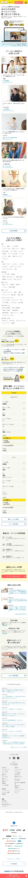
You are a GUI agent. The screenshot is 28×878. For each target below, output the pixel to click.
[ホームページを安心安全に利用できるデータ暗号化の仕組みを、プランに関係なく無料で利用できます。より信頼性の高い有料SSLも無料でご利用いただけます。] (24, 414)
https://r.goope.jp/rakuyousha (8, 224)
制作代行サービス (18, 776)
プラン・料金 (4, 771)
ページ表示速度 (5, 785)
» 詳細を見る (4, 625)
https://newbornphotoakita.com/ (8, 110)
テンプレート (4, 773)
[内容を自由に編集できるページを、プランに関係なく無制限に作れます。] (24, 403)
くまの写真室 (6, 109)
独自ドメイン (4, 778)
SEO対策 (4, 783)
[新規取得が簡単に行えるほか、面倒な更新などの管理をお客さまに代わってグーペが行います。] (24, 408)
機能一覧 (4, 774)
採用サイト (18, 858)
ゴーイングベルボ (7, 166)
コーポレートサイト (11, 858)
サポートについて (18, 769)
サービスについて (5, 769)
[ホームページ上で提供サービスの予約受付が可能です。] (24, 419)
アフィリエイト (5, 802)
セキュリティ (17, 791)
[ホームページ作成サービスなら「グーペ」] (7, 2)
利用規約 (16, 787)
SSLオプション (5, 780)
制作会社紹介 (17, 780)
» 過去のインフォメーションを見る (18, 747)
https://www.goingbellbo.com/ (8, 167)
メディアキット (5, 806)
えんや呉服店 (6, 80)
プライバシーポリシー (19, 789)
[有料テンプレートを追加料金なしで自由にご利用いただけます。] (24, 425)
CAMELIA (5, 194)
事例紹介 (4, 781)
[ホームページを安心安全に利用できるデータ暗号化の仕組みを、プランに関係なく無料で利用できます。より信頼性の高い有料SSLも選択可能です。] (24, 475)
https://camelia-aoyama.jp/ (7, 195)
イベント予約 (4, 776)
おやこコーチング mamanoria (10, 137)
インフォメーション (6, 790)
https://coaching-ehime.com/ (8, 139)
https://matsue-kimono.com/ (7, 82)
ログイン (16, 792)
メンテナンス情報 (5, 792)
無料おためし (18, 2)
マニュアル (17, 771)
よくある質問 (17, 773)
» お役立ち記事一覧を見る (20, 614)
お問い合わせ (17, 774)
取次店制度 (4, 801)
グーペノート (17, 778)
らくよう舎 (5, 223)
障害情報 (4, 794)
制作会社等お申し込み (6, 804)
